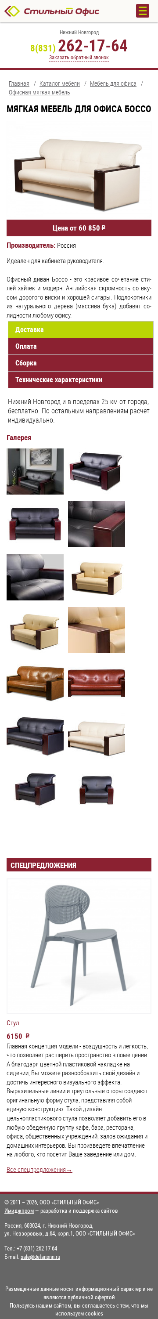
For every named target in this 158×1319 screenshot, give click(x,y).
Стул (13, 1023)
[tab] (81, 329)
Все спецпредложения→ (39, 1169)
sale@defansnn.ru (40, 1257)
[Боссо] (35, 472)
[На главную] (61, 11)
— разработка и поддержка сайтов (61, 1210)
